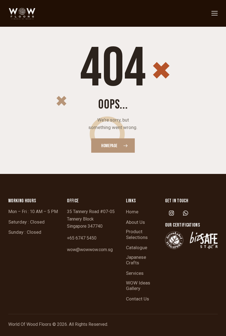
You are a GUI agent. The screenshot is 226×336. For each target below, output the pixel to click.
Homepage (109, 146)
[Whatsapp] (185, 213)
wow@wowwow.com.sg (90, 249)
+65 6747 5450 (81, 238)
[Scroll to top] (216, 326)
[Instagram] (171, 213)
